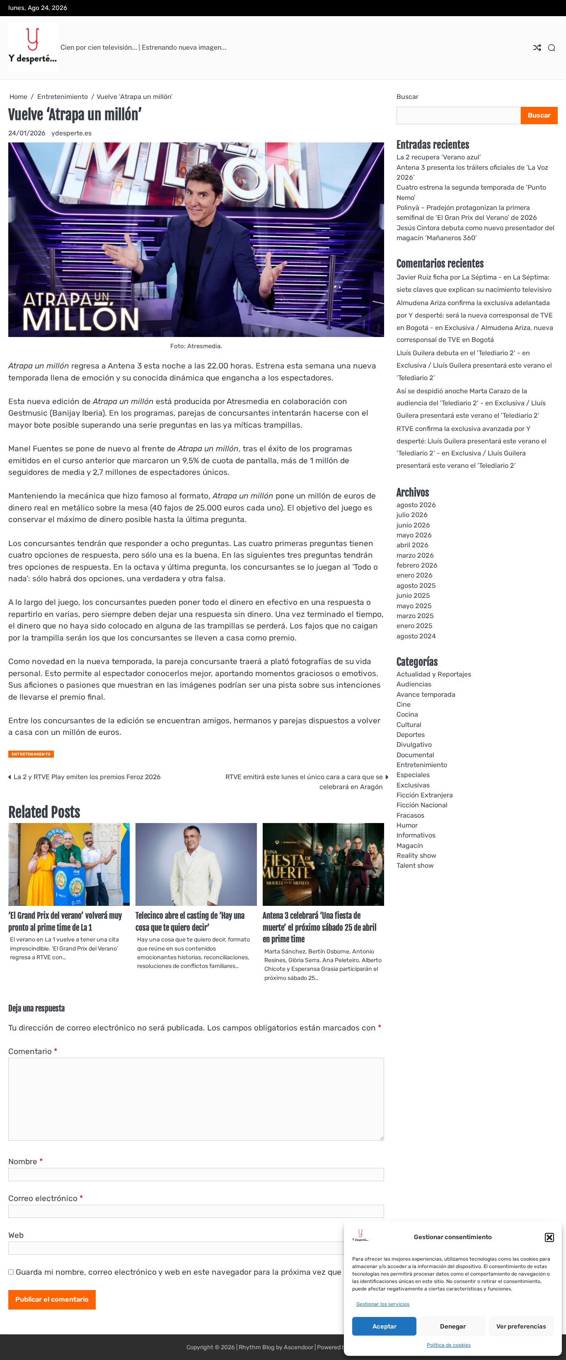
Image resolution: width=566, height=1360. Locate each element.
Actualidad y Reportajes (434, 674)
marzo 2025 (415, 616)
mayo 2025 (414, 605)
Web (16, 1235)
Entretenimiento (31, 754)
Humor (407, 825)
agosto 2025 (416, 586)
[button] (549, 1237)
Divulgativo (414, 745)
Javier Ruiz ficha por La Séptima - (449, 277)
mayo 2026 (414, 535)
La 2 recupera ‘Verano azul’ (439, 157)
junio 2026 (413, 525)
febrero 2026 (417, 565)
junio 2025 (413, 595)
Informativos (416, 835)
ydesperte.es (71, 133)
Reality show (416, 855)
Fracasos (410, 815)
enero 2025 (415, 626)
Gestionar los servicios (382, 1304)
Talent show (415, 865)
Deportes (411, 735)
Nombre (25, 1161)
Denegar (453, 1326)
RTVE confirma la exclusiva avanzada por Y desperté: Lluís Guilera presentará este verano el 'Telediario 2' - (472, 441)
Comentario (32, 1051)
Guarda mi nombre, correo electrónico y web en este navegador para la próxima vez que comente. (197, 1272)
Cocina (407, 714)
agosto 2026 (416, 505)
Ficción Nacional (422, 805)
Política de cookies (449, 1345)
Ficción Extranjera (425, 795)
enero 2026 (415, 575)
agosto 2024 (416, 636)
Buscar (407, 97)
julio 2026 (412, 515)
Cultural (409, 725)
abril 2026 (412, 545)
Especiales (413, 775)
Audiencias (414, 684)
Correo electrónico (45, 1198)
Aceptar (384, 1326)
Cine (404, 704)
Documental (415, 755)
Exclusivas (413, 785)
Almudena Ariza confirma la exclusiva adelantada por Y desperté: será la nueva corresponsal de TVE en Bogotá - (475, 315)
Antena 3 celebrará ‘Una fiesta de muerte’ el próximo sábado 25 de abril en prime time (320, 927)
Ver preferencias (521, 1326)
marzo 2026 (415, 555)
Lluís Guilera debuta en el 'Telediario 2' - (458, 353)
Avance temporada (426, 694)
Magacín (410, 846)
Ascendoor (298, 1347)
